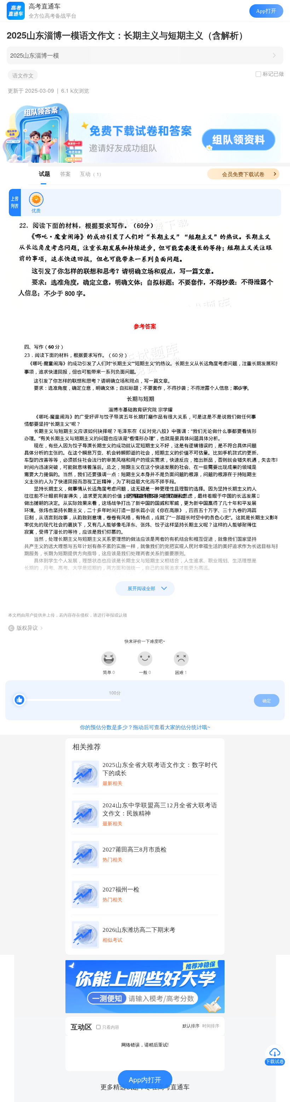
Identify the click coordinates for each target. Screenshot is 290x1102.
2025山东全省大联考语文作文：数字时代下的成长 (160, 769)
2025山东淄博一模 (34, 55)
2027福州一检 (121, 889)
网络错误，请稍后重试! (145, 1044)
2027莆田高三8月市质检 (135, 849)
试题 (44, 174)
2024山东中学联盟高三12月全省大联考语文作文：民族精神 (160, 809)
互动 (92, 173)
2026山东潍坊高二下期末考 (139, 930)
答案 (65, 173)
